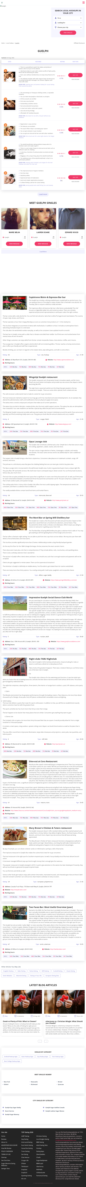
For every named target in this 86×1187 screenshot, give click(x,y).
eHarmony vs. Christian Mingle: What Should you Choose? (64, 1022)
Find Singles (68, 33)
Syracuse (61, 1084)
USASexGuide (40, 1172)
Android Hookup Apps (10, 1056)
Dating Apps (40, 1151)
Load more (43, 194)
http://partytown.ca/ (58, 744)
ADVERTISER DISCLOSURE (9, 1145)
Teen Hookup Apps (57, 1056)
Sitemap (4, 1157)
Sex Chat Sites (5, 1160)
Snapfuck (24, 1172)
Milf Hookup (45, 971)
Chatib (38, 1157)
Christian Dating (41, 1136)
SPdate (23, 1163)
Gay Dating (24, 1139)
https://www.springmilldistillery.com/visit (64, 580)
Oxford (6, 1084)
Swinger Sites (5, 1168)
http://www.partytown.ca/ (60, 500)
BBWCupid (39, 1163)
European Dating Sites (52, 975)
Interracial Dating (26, 1142)
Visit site (75, 75)
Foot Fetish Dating (27, 1145)
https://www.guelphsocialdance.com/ (68, 641)
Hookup (38, 1148)
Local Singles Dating (42, 1139)
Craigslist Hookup (8, 971)
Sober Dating (21, 971)
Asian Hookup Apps (27, 1056)
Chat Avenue (25, 1157)
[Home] (2, 2)
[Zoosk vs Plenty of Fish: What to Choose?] (21, 1002)
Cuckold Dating (57, 971)
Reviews (3, 1139)
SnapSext (24, 1169)
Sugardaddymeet (41, 1160)
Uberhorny (39, 1166)
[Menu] (83, 3)
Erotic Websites (7, 975)
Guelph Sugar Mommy (12, 1114)
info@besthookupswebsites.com (66, 1140)
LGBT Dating (25, 1136)
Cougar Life (24, 1160)
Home (3, 1136)
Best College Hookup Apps (12, 1061)
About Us (4, 1142)
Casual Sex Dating (27, 1148)
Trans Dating (25, 1151)
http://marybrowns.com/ (18, 890)
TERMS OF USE (5, 1154)
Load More (43, 252)
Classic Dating (70, 971)
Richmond (34, 1084)
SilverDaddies (40, 1154)
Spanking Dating (26, 1176)
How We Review (6, 1148)
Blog (6, 1016)
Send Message (14, 244)
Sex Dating (24, 1154)
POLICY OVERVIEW (7, 1151)
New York (7, 1082)
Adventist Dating (21, 975)
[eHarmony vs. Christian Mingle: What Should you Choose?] (64, 1002)
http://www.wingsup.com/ (63, 424)
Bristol (60, 1082)
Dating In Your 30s (36, 975)
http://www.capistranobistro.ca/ (63, 360)
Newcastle (34, 1082)
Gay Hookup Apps (42, 1056)
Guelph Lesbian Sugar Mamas (55, 1111)
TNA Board (24, 1166)
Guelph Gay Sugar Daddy (13, 1107)
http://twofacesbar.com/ (58, 949)
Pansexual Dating (41, 1176)
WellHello (39, 1169)
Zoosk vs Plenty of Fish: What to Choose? (19, 1021)
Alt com (23, 1179)
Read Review (75, 79)
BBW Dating (40, 1142)
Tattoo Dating (33, 971)
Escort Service (9, 1111)
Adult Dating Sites (42, 1145)
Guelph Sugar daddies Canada (55, 1107)
